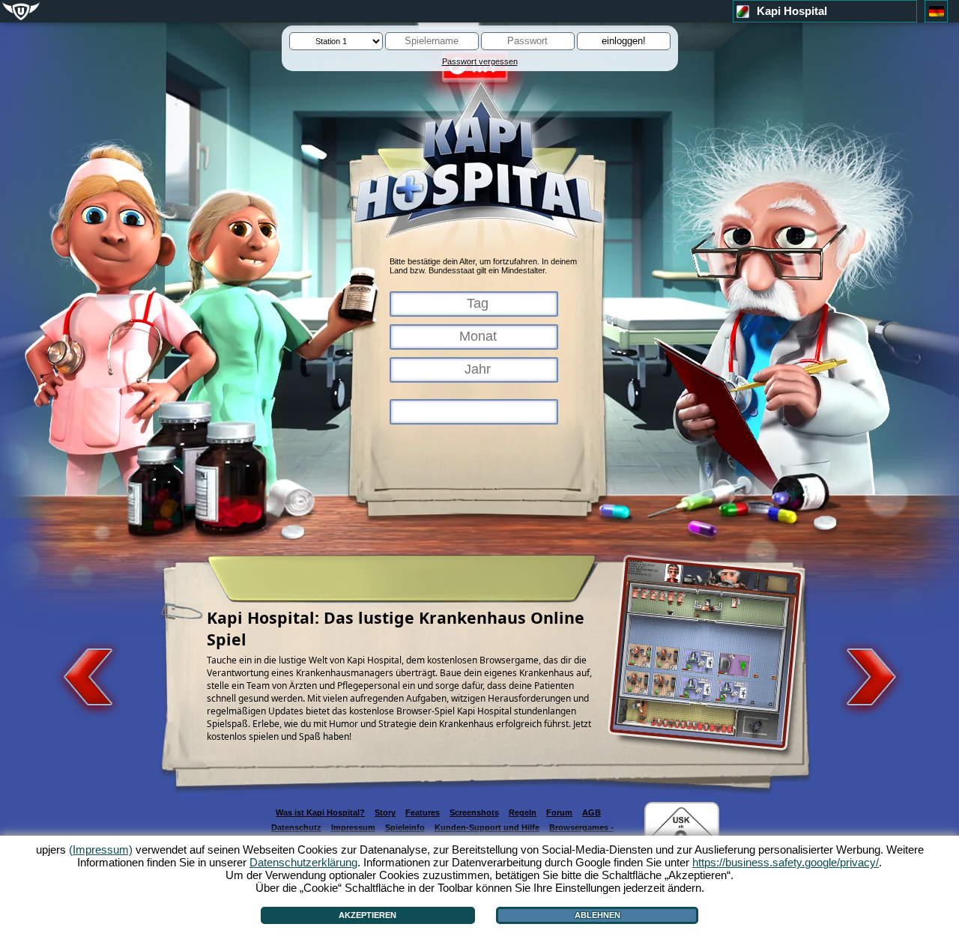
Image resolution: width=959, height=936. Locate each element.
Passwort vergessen (480, 61)
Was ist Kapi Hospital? (320, 812)
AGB (591, 812)
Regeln (522, 812)
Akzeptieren (367, 915)
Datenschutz (296, 827)
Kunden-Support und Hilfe (487, 827)
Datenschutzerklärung (303, 862)
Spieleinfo (405, 827)
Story (385, 812)
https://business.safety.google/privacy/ (785, 862)
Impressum (353, 827)
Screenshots (474, 812)
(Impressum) (101, 849)
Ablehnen (597, 915)
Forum (559, 812)
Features (422, 812)
